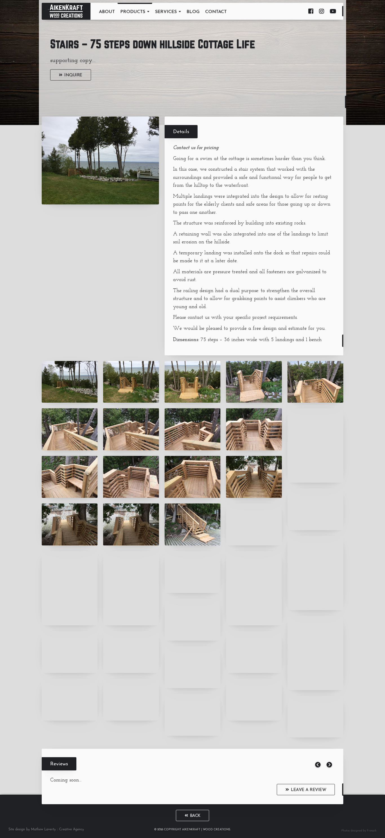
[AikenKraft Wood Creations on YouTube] (333, 11)
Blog (193, 12)
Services (166, 12)
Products (133, 12)
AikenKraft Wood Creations (66, 11)
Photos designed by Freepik (359, 831)
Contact (216, 12)
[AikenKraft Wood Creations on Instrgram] (321, 11)
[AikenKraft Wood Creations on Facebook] (311, 11)
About (107, 12)
